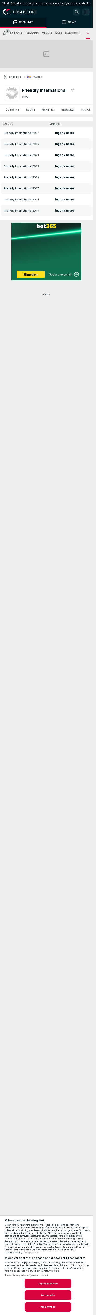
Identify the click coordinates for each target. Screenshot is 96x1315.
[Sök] (76, 12)
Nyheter (48, 109)
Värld (38, 77)
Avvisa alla (48, 1295)
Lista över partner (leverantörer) (26, 1275)
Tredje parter (31, 1252)
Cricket (15, 77)
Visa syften (48, 1307)
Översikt (12, 109)
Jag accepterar (48, 1283)
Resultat (68, 109)
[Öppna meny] (86, 12)
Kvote (30, 109)
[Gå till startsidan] (23, 12)
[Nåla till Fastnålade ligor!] (72, 90)
